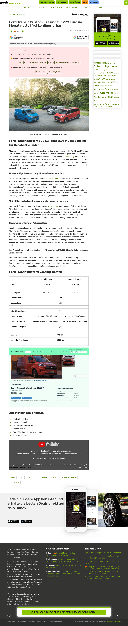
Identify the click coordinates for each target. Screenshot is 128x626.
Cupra (108, 70)
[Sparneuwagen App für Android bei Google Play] (113, 43)
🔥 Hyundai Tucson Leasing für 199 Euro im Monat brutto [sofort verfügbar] (63, 554)
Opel (98, 93)
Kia (114, 79)
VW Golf (112, 104)
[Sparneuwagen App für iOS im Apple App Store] (101, 43)
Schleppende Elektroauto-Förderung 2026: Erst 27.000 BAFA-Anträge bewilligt (63, 574)
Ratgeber (94, 2)
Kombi (104, 82)
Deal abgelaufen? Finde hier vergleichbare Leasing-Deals (65, 612)
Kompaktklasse (114, 82)
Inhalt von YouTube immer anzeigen (50, 458)
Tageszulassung (107, 101)
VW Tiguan (103, 106)
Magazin (9, 616)
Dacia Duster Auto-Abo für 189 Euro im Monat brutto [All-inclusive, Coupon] (63, 560)
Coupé (104, 70)
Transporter (75, 62)
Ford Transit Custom (52, 178)
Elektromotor (106, 72)
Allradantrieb (100, 63)
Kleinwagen (97, 82)
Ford (25, 62)
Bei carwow (41, 72)
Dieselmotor (53, 206)
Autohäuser (75, 2)
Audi (107, 63)
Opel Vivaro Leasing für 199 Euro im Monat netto (103, 553)
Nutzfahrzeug (68, 156)
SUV (99, 100)
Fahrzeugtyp (27, 7)
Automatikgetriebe (105, 66)
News (85, 2)
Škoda (112, 106)
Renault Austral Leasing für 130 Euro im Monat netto (102, 562)
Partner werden (47, 2)
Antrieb (100, 7)
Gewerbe (43, 62)
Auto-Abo (112, 63)
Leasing (51, 62)
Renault (116, 97)
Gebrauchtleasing (101, 75)
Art (86, 7)
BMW (96, 70)
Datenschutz (118, 621)
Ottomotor (106, 92)
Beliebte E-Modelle (71, 7)
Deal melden (61, 2)
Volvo (107, 104)
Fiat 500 (117, 73)
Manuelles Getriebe (62, 62)
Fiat (114, 73)
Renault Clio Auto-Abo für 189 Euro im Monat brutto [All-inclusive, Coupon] (101, 572)
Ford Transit (33, 62)
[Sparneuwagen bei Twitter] (117, 615)
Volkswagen (99, 104)
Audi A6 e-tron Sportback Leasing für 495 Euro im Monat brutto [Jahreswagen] (103, 557)
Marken (41, 7)
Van (112, 101)
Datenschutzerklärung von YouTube (57, 454)
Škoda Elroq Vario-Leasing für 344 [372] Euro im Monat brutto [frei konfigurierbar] (102, 577)
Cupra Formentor (115, 70)
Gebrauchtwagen (112, 75)
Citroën (100, 70)
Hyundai (107, 79)
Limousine (108, 86)
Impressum (110, 621)
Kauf (112, 79)
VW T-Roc (98, 106)
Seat (95, 101)
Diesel (20, 62)
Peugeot (116, 93)
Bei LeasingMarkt (54, 72)
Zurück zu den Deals (18, 14)
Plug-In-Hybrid (100, 97)
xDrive (108, 106)
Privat (109, 96)
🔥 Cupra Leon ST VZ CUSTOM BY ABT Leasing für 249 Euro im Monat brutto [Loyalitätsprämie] (103, 567)
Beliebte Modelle (56, 7)
